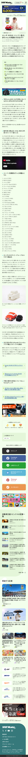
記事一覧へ (21, 572)
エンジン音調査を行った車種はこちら (13, 71)
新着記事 (4, 734)
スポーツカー (6, 438)
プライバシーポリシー (7, 744)
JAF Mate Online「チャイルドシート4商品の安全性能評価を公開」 (14, 397)
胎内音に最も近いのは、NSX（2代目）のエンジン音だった (14, 69)
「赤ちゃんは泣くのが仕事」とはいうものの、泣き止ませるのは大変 (13, 65)
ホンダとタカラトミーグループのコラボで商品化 (14, 75)
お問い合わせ (5, 741)
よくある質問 (5, 739)
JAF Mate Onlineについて (9, 736)
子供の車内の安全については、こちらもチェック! (14, 82)
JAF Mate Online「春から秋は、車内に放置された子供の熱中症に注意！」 (14, 389)
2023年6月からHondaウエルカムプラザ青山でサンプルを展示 (14, 78)
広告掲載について (6, 746)
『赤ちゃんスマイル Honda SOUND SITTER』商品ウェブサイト (13, 374)
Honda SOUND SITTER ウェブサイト (14, 365)
